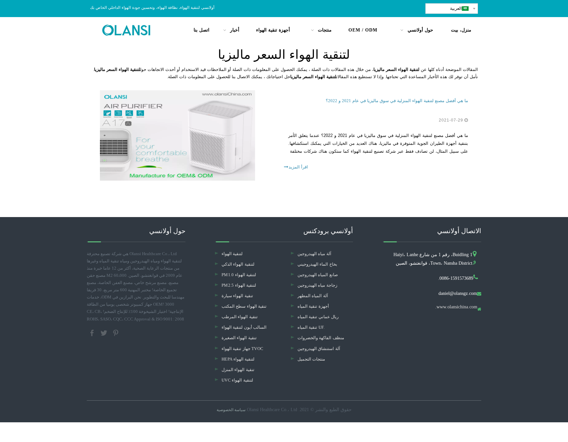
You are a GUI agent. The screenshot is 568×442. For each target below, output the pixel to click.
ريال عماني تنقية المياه (318, 316)
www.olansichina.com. (456, 307)
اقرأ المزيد (298, 167)
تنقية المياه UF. (311, 327)
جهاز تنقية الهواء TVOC (242, 348)
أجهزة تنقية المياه (313, 306)
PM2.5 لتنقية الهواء (239, 285)
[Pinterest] (115, 332)
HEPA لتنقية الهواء (238, 359)
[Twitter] (104, 332)
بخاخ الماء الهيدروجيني (317, 264)
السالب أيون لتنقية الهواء (244, 327)
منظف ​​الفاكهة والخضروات (320, 337)
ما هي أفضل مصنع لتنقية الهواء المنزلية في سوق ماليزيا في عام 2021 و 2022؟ (397, 100)
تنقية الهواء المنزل (238, 369)
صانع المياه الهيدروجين (317, 274)
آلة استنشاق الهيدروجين (318, 348)
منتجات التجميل (311, 359)
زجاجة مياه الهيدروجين (317, 285)
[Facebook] (93, 332)
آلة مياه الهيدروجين (314, 253)
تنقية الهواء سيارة (237, 295)
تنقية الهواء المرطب (240, 316)
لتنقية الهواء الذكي (238, 264)
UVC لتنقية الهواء (237, 380)
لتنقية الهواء (232, 253)
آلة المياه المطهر (312, 295)
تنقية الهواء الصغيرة (239, 337)
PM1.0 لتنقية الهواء (239, 274)
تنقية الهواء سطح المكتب (244, 306)
